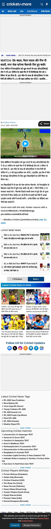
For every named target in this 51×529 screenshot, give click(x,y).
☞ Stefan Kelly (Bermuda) (12, 477)
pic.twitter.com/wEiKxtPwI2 (14, 214)
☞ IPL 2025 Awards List (11, 412)
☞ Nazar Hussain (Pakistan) (13, 486)
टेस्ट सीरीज (5, 68)
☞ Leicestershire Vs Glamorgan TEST (17, 434)
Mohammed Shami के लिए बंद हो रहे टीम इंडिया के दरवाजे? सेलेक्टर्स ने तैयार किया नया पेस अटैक (37, 334)
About (10, 512)
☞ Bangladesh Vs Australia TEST (15, 452)
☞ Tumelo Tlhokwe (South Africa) (15, 492)
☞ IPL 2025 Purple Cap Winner (14, 415)
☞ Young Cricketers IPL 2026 (14, 409)
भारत (21, 11)
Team (16, 512)
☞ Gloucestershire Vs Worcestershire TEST (20, 449)
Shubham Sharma (9, 122)
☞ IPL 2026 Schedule (10, 421)
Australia (32, 11)
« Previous (17, 279)
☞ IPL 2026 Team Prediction (13, 400)
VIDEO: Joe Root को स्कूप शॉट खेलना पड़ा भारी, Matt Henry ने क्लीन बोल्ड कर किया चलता (11, 309)
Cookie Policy (27, 521)
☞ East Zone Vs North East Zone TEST (18, 464)
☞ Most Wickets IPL (10, 403)
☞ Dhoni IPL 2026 (9, 418)
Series (22, 512)
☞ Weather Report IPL (11, 424)
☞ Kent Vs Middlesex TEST (13, 443)
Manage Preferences (31, 525)
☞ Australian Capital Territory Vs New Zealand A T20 (23, 455)
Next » (36, 279)
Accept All (15, 525)
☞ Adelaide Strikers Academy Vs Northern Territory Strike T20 (25, 458)
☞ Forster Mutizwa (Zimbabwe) (15, 474)
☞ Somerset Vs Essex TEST (13, 437)
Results (40, 512)
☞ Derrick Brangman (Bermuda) (15, 501)
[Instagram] (20, 348)
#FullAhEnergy (26, 211)
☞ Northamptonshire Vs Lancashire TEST (19, 446)
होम (3, 11)
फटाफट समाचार (11, 55)
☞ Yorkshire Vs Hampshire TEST (15, 440)
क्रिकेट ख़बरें (12, 11)
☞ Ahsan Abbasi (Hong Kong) (14, 489)
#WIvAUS (13, 211)
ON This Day (30, 512)
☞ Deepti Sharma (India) (12, 495)
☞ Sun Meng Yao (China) (12, 483)
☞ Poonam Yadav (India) (12, 498)
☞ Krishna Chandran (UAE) (13, 480)
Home (4, 512)
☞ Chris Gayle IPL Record (12, 406)
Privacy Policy (43, 518)
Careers (47, 512)
